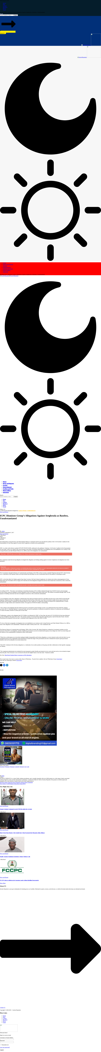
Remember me (5, 1044)
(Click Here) (59, 659)
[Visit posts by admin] (4, 529)
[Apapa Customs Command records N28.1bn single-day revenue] (12, 804)
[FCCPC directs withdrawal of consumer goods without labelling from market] (12, 876)
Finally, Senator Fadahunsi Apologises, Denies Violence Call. (15, 856)
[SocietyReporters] (9, 275)
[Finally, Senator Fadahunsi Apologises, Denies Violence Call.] (12, 852)
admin (3, 531)
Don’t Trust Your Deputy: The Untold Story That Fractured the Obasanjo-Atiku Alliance (22, 832)
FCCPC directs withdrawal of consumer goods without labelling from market (19, 880)
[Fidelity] (11, 764)
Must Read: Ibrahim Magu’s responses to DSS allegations (18, 655)
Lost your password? (5, 1047)
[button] (1, 13)
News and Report (4, 512)
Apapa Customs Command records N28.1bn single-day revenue (16, 809)
